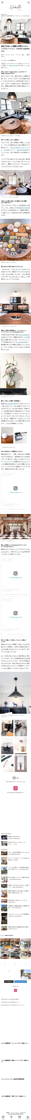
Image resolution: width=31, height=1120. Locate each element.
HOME (2, 14)
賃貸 (2, 54)
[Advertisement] (15, 814)
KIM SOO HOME (22, 150)
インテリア (7, 54)
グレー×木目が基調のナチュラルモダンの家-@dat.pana (18, 853)
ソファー (13, 54)
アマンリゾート (8, 461)
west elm (19, 342)
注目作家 (3, 1117)
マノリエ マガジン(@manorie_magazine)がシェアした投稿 (16, 509)
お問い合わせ (23, 1112)
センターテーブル (18, 269)
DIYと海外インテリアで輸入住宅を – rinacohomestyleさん (18, 878)
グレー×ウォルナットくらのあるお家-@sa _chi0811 (18, 859)
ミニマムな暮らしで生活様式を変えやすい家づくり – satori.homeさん (18, 868)
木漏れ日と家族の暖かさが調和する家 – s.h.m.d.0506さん (18, 906)
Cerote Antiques (22, 335)
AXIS (8, 335)
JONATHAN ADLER (24, 208)
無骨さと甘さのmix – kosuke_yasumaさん (14, 837)
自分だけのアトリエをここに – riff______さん (17, 843)
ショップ (19, 1117)
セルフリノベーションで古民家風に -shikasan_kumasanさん (18, 915)
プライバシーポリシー (15, 1112)
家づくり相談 (28, 1117)
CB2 (24, 342)
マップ (11, 1117)
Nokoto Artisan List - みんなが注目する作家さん (10, 999)
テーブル (18, 54)
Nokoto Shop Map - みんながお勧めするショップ (10, 1002)
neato (21, 418)
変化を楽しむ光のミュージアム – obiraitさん (18, 901)
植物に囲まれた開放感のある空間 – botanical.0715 (18, 927)
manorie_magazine (14, 65)
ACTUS (6, 150)
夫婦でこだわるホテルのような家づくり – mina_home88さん (18, 886)
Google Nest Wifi (11, 403)
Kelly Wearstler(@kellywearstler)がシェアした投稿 (15, 594)
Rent (5, 14)
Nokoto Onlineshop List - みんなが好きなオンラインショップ (12, 1005)
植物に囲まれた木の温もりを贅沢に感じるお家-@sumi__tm (18, 891)
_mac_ (18, 552)
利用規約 (8, 1112)
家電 (23, 54)
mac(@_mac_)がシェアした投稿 (15, 634)
